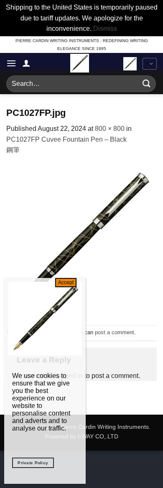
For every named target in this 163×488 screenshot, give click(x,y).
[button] (11, 63)
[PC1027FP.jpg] (81, 239)
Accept (66, 282)
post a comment (114, 332)
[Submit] (146, 83)
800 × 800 (110, 128)
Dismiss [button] (105, 28)
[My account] (26, 63)
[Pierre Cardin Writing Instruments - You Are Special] (79, 63)
